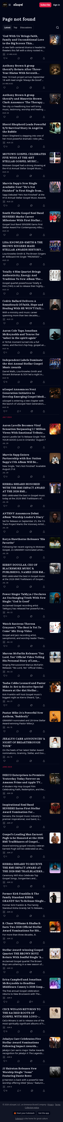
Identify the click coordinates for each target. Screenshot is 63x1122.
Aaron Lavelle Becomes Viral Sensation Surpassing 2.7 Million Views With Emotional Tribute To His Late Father (24, 429)
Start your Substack (25, 1113)
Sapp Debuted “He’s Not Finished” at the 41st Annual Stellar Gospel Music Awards (24, 196)
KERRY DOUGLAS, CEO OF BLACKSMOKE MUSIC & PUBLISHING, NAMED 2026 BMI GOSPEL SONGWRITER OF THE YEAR (23, 568)
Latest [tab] (7, 27)
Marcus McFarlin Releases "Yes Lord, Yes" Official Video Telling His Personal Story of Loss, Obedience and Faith (23, 657)
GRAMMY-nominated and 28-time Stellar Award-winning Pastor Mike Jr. (23, 722)
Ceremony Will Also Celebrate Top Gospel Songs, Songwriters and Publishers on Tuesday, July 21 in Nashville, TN (20, 877)
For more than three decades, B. (19, 934)
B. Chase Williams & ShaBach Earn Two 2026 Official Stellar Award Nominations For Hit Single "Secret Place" (22, 927)
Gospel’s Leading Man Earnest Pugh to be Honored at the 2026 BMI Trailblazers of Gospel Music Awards (22, 838)
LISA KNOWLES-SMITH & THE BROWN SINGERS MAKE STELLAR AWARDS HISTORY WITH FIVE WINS (22, 246)
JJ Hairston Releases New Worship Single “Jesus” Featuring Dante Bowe (19, 1072)
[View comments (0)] (19, 58)
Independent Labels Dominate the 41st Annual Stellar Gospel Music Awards (22, 363)
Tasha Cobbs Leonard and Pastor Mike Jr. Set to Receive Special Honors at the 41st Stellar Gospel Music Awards (24, 686)
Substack (19, 1118)
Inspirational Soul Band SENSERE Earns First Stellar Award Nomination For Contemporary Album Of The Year (21, 808)
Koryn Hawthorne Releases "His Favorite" (23, 540)
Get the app (43, 1113)
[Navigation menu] (7, 5)
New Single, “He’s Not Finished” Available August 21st (24, 467)
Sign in (56, 4)
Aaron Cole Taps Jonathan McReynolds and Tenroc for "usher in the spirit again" (20, 334)
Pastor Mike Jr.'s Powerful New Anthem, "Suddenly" (22, 714)
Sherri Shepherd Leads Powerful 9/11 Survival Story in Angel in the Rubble (24, 128)
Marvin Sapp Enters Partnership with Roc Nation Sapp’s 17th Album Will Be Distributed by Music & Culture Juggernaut (22, 458)
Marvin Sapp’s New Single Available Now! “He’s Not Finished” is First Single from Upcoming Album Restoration (22, 187)
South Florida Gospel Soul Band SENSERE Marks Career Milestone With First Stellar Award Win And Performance (23, 216)
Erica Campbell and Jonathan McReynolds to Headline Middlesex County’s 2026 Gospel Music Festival (23, 983)
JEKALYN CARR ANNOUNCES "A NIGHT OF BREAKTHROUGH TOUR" (23, 742)
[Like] (4, 87)
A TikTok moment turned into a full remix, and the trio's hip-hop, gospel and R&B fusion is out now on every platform (23, 343)
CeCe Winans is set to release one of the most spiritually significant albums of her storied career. (24, 1022)
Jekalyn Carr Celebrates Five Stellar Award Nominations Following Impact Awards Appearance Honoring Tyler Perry (21, 1042)
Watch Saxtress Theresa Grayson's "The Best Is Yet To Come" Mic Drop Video (21, 627)
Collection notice (32, 1107)
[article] (31, 47)
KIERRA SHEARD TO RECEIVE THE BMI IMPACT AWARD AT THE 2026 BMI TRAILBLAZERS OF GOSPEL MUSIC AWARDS (22, 867)
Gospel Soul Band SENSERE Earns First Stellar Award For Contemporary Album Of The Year (23, 226)
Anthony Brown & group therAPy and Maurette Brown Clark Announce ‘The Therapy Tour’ (22, 98)
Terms (57, 1104)
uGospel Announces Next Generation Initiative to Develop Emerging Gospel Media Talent (23, 393)
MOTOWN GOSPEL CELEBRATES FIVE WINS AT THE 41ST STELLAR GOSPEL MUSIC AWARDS (24, 157)
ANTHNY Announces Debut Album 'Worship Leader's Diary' (23, 515)
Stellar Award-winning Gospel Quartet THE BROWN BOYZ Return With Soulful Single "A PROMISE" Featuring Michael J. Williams (23, 953)
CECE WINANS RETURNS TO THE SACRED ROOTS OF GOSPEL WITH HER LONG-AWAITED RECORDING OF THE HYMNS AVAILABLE (23, 1013)
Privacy (51, 1104)
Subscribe (45, 4)
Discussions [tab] (26, 27)
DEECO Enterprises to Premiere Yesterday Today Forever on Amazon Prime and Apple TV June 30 (23, 778)
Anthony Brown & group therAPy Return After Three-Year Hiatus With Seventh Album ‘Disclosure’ (21, 69)
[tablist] (17, 27)
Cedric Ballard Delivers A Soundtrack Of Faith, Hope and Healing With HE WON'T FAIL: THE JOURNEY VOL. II (22, 304)
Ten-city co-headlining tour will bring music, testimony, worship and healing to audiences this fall (24, 108)
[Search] (57, 27)
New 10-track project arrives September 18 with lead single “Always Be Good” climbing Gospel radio (23, 78)
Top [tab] (15, 27)
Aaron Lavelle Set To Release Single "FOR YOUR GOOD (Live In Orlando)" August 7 (24, 438)
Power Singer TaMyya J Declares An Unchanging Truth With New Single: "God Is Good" (24, 597)
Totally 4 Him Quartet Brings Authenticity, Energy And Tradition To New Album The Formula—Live (21, 275)
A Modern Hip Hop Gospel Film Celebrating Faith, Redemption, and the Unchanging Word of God (23, 788)
